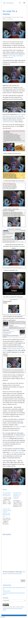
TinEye (18, 450)
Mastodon (2, 617)
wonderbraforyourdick (8, 121)
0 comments (10, 19)
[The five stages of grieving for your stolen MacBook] (8, 498)
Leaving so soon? (6, 590)
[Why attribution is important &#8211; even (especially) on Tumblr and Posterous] (18, 499)
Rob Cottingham (8, 17)
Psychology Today (17, 426)
